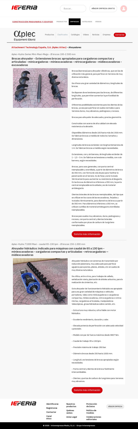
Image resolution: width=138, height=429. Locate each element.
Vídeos (98, 22)
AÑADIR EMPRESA (115, 406)
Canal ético (49, 417)
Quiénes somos (70, 411)
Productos (62, 22)
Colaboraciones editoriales (93, 418)
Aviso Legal (71, 417)
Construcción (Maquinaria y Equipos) (32, 22)
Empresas (74, 22)
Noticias (95, 34)
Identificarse (52, 404)
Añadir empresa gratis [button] (103, 8)
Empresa (106, 34)
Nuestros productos (71, 405)
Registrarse (51, 408)
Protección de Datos (91, 405)
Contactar (119, 35)
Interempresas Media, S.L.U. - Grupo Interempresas (73, 425)
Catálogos (87, 22)
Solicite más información (87, 234)
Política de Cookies (91, 411)
